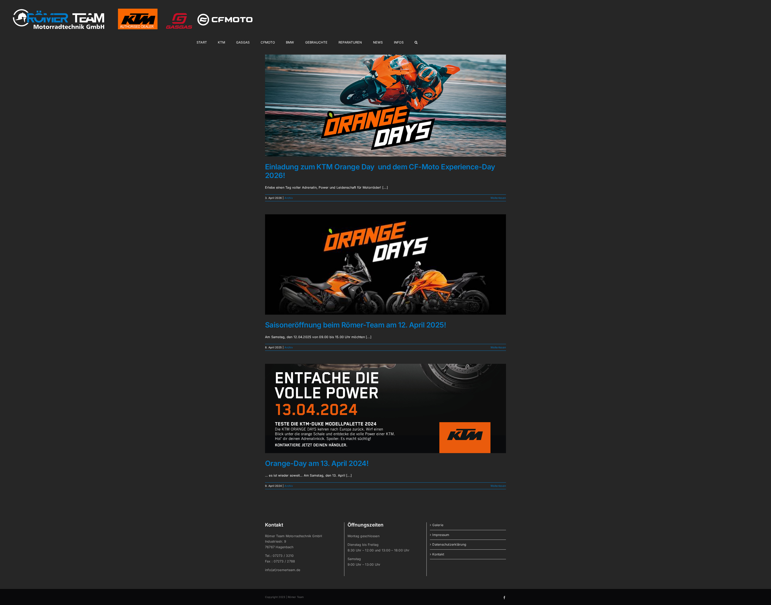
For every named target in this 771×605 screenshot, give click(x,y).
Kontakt (438, 554)
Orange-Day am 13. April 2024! (317, 463)
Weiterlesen (498, 197)
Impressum (440, 535)
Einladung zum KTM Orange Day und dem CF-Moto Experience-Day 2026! (380, 171)
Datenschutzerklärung (449, 544)
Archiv (289, 197)
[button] (416, 42)
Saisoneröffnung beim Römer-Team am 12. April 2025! (355, 324)
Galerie (437, 525)
